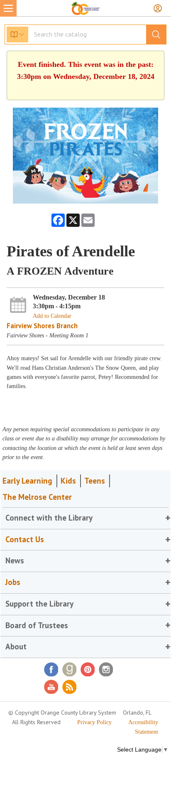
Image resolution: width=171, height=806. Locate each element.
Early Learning (27, 481)
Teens (94, 481)
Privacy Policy (94, 722)
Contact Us (24, 539)
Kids (68, 481)
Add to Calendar (52, 316)
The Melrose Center (37, 497)
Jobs (12, 582)
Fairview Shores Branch (42, 325)
